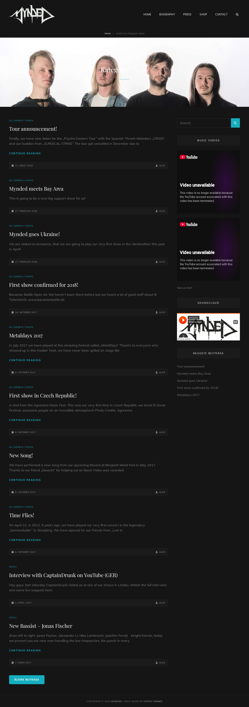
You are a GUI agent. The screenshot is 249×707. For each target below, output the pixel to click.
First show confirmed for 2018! (43, 284)
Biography (167, 14)
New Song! (21, 455)
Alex (162, 165)
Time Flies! (21, 515)
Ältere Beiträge (26, 679)
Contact (221, 14)
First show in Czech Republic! (43, 395)
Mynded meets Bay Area (36, 188)
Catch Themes (153, 701)
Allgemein (16, 120)
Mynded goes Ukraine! (34, 234)
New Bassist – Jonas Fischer (40, 625)
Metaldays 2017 (26, 335)
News (29, 120)
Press (187, 14)
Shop (203, 14)
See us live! (184, 288)
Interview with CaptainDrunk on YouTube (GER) (63, 575)
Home (147, 14)
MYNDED (116, 701)
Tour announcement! (33, 128)
